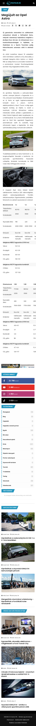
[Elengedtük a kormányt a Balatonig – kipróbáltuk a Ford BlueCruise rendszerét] (18, 583)
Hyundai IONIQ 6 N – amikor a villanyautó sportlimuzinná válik (15, 706)
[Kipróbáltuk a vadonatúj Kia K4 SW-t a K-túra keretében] (18, 521)
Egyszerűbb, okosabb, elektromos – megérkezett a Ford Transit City (16, 642)
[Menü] (4, 4)
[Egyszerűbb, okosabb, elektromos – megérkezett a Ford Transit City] (18, 625)
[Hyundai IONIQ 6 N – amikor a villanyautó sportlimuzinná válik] (18, 688)
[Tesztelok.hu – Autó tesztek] (13, 3)
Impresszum (10, 719)
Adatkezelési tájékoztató (22, 719)
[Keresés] (34, 4)
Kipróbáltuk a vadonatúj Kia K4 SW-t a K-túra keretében (18, 539)
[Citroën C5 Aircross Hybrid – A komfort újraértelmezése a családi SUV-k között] (18, 655)
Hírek (5, 10)
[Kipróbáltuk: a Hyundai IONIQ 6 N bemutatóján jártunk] (18, 552)
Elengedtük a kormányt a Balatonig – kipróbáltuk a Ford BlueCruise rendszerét (17, 601)
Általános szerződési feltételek (18, 722)
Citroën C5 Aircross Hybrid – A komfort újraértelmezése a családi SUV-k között (17, 674)
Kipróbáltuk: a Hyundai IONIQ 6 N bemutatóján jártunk (15, 569)
